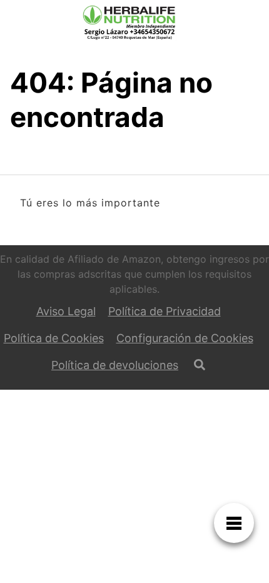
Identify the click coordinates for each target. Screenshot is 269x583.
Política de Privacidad (164, 311)
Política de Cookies (54, 338)
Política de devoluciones (114, 365)
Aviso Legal (66, 311)
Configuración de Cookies (184, 338)
